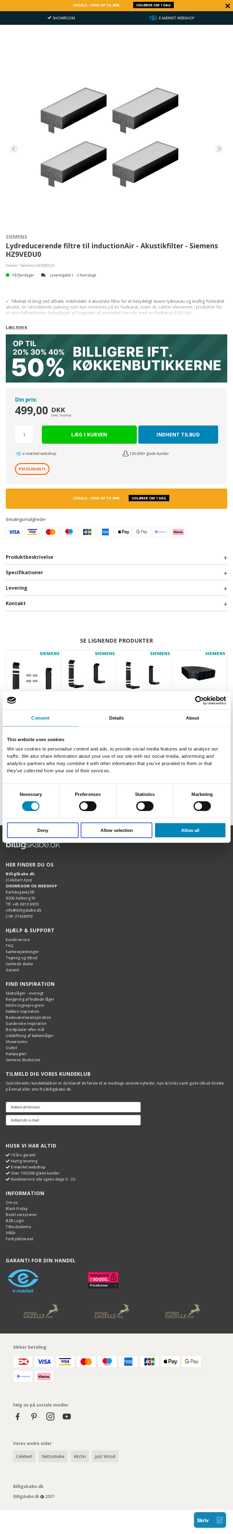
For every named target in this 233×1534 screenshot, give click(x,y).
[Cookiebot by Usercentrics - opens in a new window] (199, 700)
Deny (42, 830)
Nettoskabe (53, 1456)
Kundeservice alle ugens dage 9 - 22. (43, 1179)
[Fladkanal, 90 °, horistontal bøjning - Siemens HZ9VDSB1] (199, 678)
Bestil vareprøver (21, 1214)
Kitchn (80, 1456)
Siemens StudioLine (23, 1059)
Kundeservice (18, 939)
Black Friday (17, 1208)
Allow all (190, 830)
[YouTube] (66, 1419)
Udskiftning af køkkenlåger (30, 1035)
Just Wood (105, 1456)
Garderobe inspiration (26, 1023)
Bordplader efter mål (25, 1029)
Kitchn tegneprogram (25, 1005)
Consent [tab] (40, 717)
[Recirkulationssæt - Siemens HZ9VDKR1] (144, 678)
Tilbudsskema (18, 1226)
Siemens (16, 237)
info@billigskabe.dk (23, 910)
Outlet (11, 1047)
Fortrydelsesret (20, 1238)
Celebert (24, 1456)
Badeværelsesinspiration (28, 1017)
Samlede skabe (19, 963)
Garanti (12, 969)
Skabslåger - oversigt (24, 993)
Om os (12, 1202)
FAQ (9, 945)
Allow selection (116, 830)
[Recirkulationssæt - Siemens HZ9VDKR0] (89, 678)
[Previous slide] (14, 149)
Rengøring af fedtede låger (30, 999)
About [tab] (192, 717)
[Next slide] (219, 149)
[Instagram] (50, 1419)
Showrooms (16, 1041)
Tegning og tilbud (21, 957)
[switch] (87, 806)
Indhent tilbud (178, 434)
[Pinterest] (34, 1419)
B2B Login (15, 1220)
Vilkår (11, 1232)
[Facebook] (17, 1419)
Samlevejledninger (22, 951)
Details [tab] (116, 717)
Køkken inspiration (22, 1011)
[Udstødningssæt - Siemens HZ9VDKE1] (33, 678)
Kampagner (16, 1053)
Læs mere (16, 327)
